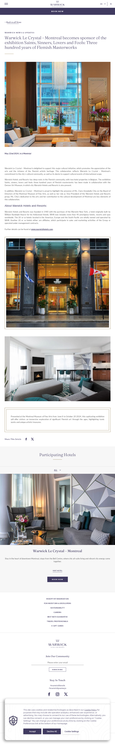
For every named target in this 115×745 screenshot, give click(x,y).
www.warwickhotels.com (42, 229)
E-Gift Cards (57, 626)
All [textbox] (55, 470)
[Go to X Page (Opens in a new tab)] (66, 694)
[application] (57, 719)
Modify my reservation (57, 599)
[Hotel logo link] (57, 644)
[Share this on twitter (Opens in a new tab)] (32, 439)
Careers (57, 612)
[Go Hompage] (57, 4)
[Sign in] (109, 4)
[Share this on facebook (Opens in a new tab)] (26, 439)
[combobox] (57, 470)
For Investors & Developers (57, 603)
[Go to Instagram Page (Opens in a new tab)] (57, 694)
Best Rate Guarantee (57, 617)
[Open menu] (6, 4)
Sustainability (57, 608)
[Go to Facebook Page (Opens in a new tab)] (49, 694)
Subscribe (57, 669)
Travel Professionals (57, 621)
